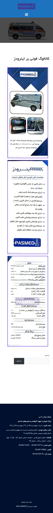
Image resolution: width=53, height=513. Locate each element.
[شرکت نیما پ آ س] (26, 6)
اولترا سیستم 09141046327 (26, 506)
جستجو (47, 355)
